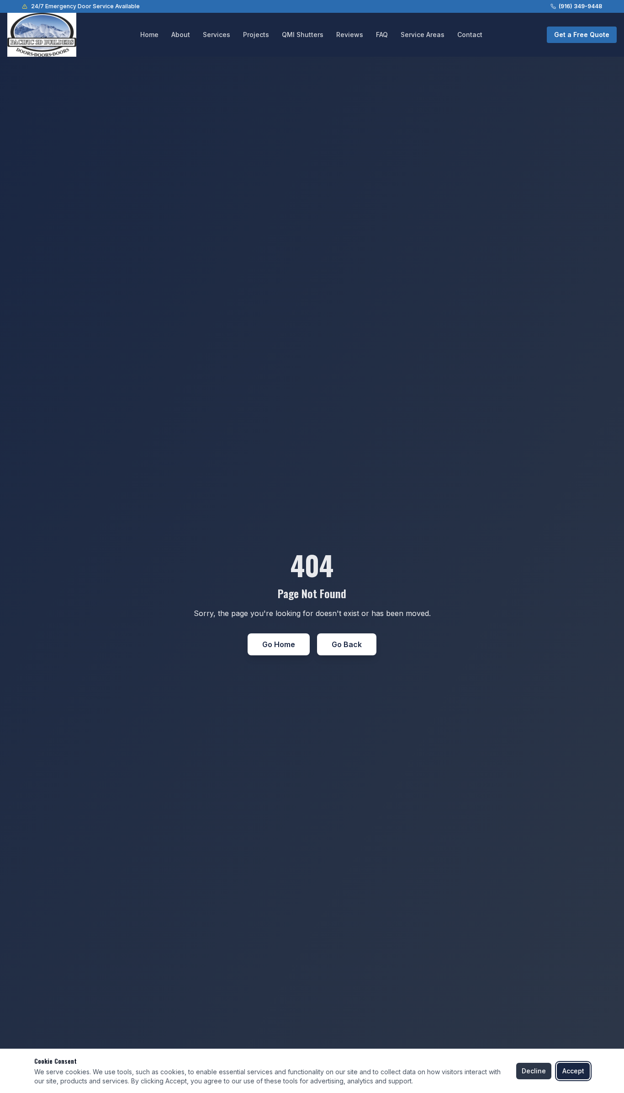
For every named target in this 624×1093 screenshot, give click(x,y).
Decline (534, 1071)
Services (216, 34)
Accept (573, 1071)
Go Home (278, 644)
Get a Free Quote (581, 34)
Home (149, 34)
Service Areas (422, 34)
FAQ (382, 34)
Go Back (347, 644)
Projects (256, 34)
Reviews (349, 34)
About (180, 34)
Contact (469, 34)
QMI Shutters (302, 34)
